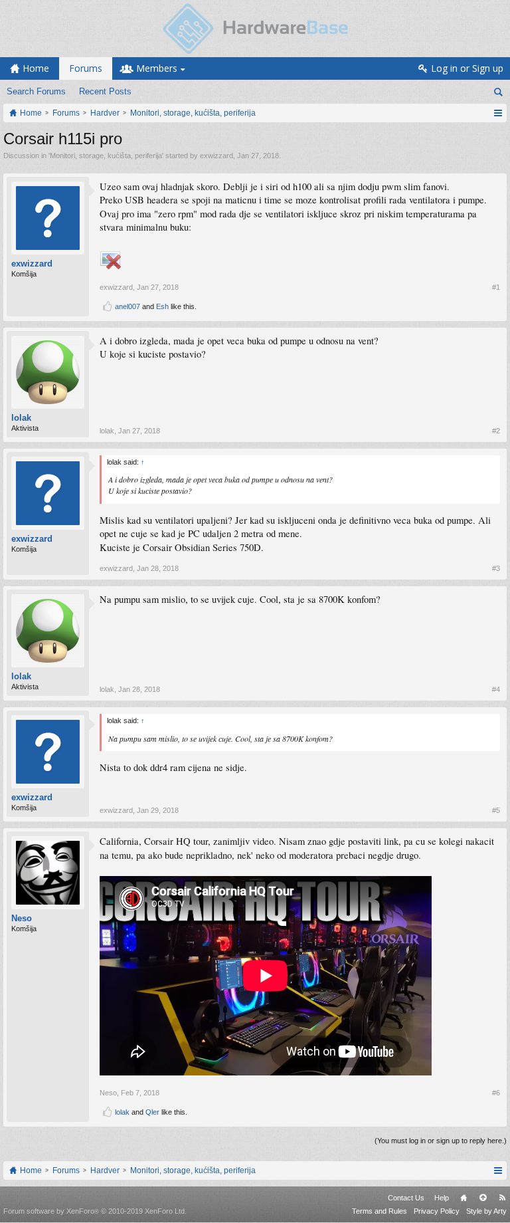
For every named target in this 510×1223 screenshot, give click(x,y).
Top (482, 1197)
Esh (162, 306)
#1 (496, 287)
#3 (496, 568)
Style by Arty (486, 1211)
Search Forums (36, 91)
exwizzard (216, 156)
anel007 (127, 306)
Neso (21, 918)
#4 (496, 689)
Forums (85, 68)
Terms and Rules (379, 1211)
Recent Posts (105, 91)
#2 (496, 431)
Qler (152, 1112)
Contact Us (406, 1198)
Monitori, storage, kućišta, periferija (106, 156)
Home (463, 1197)
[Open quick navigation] (498, 113)
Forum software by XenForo (95, 1211)
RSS (502, 1197)
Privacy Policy (437, 1211)
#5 (496, 810)
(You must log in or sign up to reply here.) (441, 1141)
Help (441, 1198)
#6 (496, 1093)
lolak (21, 418)
